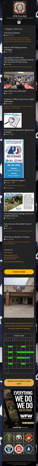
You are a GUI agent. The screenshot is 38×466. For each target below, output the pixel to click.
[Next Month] (32, 335)
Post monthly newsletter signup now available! (19, 131)
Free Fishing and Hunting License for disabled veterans (19, 214)
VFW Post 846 (20, 16)
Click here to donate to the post (17, 237)
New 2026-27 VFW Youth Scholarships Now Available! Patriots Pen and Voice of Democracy (19, 60)
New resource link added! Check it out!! (18, 225)
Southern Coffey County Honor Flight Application (19, 100)
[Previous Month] (6, 335)
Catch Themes (23, 464)
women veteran (9, 188)
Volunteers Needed (12, 33)
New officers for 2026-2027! (15, 91)
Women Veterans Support (14, 180)
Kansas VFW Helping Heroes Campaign (15, 48)
